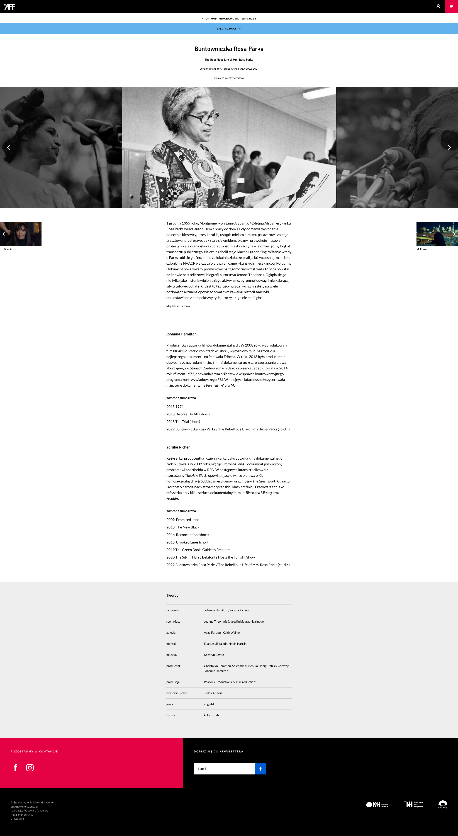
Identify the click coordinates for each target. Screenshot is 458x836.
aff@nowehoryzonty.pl (24, 806)
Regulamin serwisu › (23, 814)
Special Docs (227, 28)
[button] (449, 147)
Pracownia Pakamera (35, 810)
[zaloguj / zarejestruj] (438, 6)
